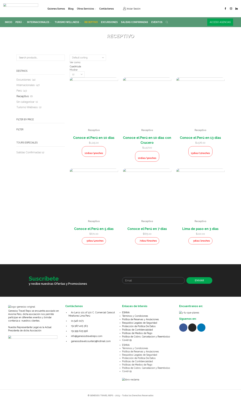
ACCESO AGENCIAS (220, 22)
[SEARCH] (62, 58)
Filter (19, 129)
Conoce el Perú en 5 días (94, 229)
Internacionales (38, 22)
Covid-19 (127, 340)
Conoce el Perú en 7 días (147, 229)
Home (115, 31)
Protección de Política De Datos (139, 326)
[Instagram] (231, 8)
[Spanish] (165, 8)
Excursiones (109, 22)
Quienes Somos (56, 8)
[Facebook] (225, 8)
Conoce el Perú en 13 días (200, 138)
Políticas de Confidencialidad (137, 329)
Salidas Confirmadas (134, 22)
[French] (173, 8)
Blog (71, 8)
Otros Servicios (85, 8)
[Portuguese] (178, 8)
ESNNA (126, 312)
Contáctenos (106, 8)
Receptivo (91, 22)
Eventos (156, 22)
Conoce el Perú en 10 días (93, 138)
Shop (124, 31)
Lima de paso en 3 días (200, 229)
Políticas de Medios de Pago (137, 333)
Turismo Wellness (67, 22)
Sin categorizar (25, 101)
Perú (18, 22)
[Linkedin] (236, 8)
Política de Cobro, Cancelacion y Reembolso (146, 336)
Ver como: (75, 62)
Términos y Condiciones (135, 316)
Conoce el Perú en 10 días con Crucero (147, 140)
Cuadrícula (75, 66)
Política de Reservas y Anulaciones (140, 319)
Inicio (8, 22)
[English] (169, 8)
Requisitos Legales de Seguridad (139, 323)
